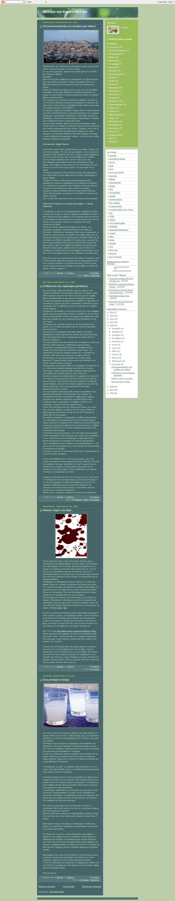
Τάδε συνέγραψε (115, 115)
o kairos (112, 233)
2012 (112, 316)
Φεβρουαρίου (117, 361)
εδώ (60, 608)
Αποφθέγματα (114, 54)
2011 (112, 319)
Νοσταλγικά (114, 88)
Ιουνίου (115, 348)
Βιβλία (86, 276)
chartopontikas (115, 183)
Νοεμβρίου (116, 332)
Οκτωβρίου (116, 335)
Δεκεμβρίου (117, 329)
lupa (111, 213)
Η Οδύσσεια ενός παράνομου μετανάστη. (65, 286)
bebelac (112, 179)
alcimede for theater (117, 159)
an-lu (111, 169)
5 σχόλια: (95, 497)
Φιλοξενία (113, 131)
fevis (111, 189)
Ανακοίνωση (114, 47)
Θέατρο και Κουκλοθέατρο (65, 12)
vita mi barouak (115, 257)
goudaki (112, 196)
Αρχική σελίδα (68, 887)
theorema (113, 254)
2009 (112, 326)
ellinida (112, 186)
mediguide (113, 226)
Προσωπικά (94, 880)
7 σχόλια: (95, 877)
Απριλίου (116, 355)
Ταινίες (112, 118)
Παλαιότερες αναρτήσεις (91, 887)
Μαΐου (114, 351)
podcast (112, 142)
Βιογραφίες (113, 60)
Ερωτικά (112, 67)
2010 (112, 322)
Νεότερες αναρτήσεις (47, 887)
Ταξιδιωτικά (94, 276)
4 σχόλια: (95, 667)
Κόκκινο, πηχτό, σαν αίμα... (58, 510)
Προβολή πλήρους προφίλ (120, 39)
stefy (111, 247)
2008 (112, 387)
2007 (112, 390)
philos (111, 237)
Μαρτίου (115, 358)
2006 (112, 393)
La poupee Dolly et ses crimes (121, 210)
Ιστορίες (112, 77)
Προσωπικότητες (115, 104)
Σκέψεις (86, 500)
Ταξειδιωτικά (114, 121)
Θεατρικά (113, 71)
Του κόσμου (94, 500)
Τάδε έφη (112, 111)
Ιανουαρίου (116, 364)
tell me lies (113, 250)
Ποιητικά (112, 98)
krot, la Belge (114, 203)
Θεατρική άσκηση (116, 74)
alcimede (112, 156)
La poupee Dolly (115, 206)
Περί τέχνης (113, 94)
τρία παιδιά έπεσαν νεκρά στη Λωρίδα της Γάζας (76, 631)
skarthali (112, 243)
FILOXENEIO (114, 193)
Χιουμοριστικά (114, 135)
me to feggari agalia (117, 223)
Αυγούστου (116, 342)
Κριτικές (112, 81)
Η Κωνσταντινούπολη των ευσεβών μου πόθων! (69, 26)
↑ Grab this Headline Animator (121, 270)
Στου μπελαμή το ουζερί (56, 679)
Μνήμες (112, 84)
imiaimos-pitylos (115, 199)
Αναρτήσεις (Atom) (56, 892)
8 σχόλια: (95, 273)
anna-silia (113, 176)
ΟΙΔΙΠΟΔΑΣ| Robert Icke (119, 296)
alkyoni (112, 162)
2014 (112, 313)
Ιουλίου (115, 345)
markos (112, 220)
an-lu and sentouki (116, 173)
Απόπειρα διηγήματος (117, 50)
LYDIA (111, 216)
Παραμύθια (113, 91)
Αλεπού (125, 27)
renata (111, 240)
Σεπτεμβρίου (117, 338)
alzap (111, 166)
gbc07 (111, 138)
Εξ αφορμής (77, 500)
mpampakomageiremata (118, 230)
